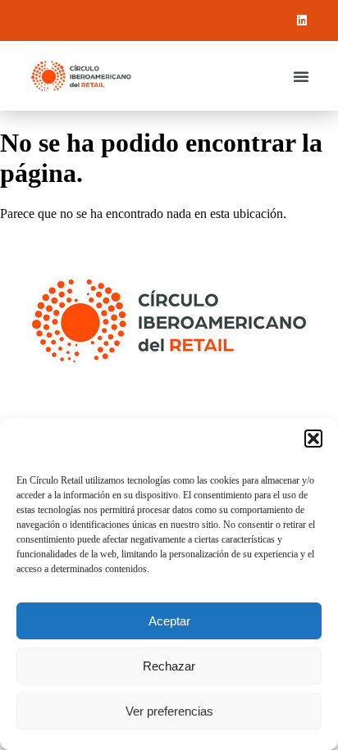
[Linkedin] (301, 20)
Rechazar (169, 666)
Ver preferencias (169, 711)
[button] (313, 438)
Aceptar (169, 621)
